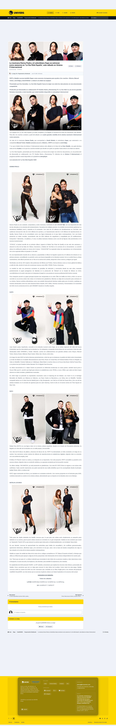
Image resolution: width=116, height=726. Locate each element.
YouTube (63, 690)
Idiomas (10, 722)
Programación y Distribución (24, 73)
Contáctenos (16, 722)
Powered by (100, 722)
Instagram (48, 693)
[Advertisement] (48, 30)
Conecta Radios (53, 683)
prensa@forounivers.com (83, 684)
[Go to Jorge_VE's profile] (10, 73)
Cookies (22, 722)
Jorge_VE (15, 73)
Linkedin (25, 709)
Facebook (48, 690)
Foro (68, 683)
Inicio (45, 683)
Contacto (62, 683)
